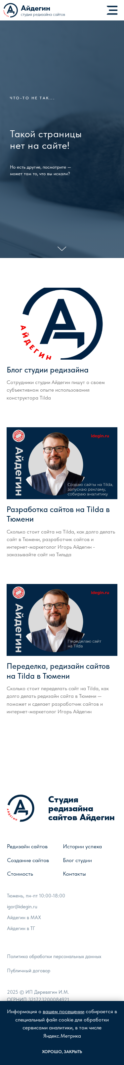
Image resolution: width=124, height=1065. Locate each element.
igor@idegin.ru (22, 907)
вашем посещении (63, 1011)
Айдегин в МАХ (24, 917)
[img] (112, 10)
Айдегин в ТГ (21, 928)
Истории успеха (82, 846)
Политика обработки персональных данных (54, 956)
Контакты (74, 873)
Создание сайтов (28, 860)
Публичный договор (28, 971)
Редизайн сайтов (27, 846)
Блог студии (77, 860)
